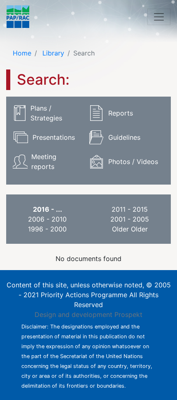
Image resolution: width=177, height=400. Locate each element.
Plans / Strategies (46, 113)
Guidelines (124, 137)
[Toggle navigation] (158, 17)
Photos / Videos (133, 161)
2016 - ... (47, 209)
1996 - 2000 (47, 229)
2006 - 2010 (47, 219)
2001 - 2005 (129, 219)
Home (22, 53)
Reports (120, 113)
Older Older (130, 229)
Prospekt (128, 314)
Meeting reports (43, 162)
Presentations (54, 137)
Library (52, 53)
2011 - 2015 (130, 209)
